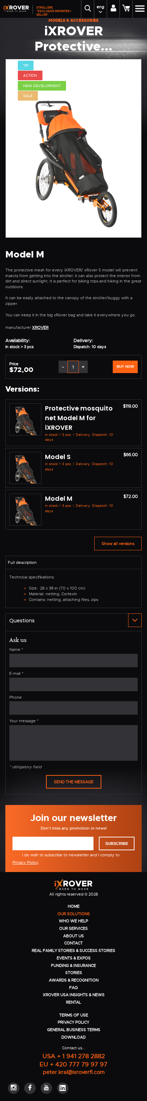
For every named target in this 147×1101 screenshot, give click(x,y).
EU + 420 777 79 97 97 (73, 1064)
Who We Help (73, 920)
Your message (24, 720)
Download (73, 1037)
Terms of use (73, 1015)
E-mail (16, 673)
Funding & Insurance (73, 965)
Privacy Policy (25, 862)
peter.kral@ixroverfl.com (74, 1072)
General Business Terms (73, 1029)
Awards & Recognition (73, 980)
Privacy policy (73, 1022)
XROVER (40, 327)
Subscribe (116, 843)
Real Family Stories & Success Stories (73, 950)
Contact (73, 943)
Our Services (73, 928)
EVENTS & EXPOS (74, 957)
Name (16, 649)
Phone (15, 697)
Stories (73, 972)
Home (74, 906)
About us (73, 935)
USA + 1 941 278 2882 (73, 1055)
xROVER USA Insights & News (74, 994)
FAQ (73, 987)
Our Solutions (73, 913)
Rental (73, 1002)
